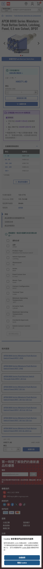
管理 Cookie (22, 563)
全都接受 (22, 557)
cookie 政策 (26, 548)
